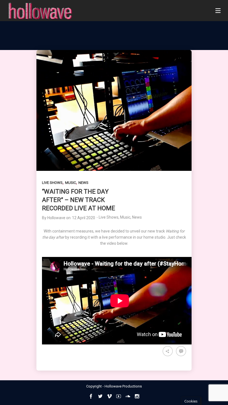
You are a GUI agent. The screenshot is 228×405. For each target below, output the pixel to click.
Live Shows (52, 183)
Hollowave (56, 218)
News (83, 183)
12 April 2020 (83, 218)
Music (70, 183)
